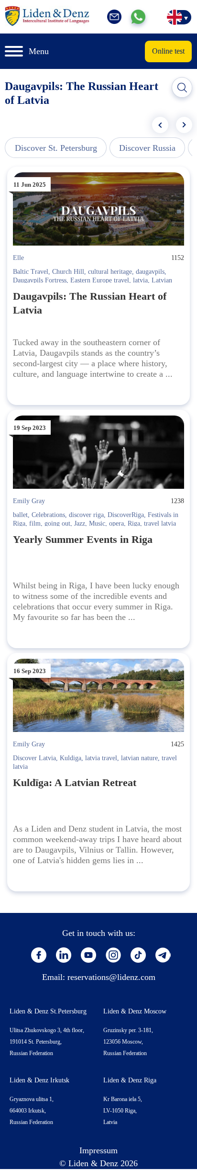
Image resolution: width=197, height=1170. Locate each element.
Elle (18, 257)
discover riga (86, 514)
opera (116, 523)
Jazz (79, 523)
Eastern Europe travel (99, 280)
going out (57, 523)
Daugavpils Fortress (39, 280)
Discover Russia (147, 148)
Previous (160, 125)
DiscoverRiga (126, 514)
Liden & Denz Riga (129, 1080)
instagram (113, 955)
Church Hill (68, 271)
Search (182, 87)
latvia (140, 280)
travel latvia (160, 523)
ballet (20, 514)
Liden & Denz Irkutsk (39, 1080)
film (35, 523)
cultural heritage (110, 271)
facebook (38, 955)
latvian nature (139, 758)
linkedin (63, 955)
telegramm (163, 955)
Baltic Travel (30, 271)
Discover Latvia (34, 758)
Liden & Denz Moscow (134, 1011)
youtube (88, 955)
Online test (168, 51)
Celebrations (48, 514)
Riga (134, 523)
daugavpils (150, 271)
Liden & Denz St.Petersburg (48, 1011)
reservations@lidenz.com (111, 977)
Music (97, 523)
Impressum (98, 1150)
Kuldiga (70, 758)
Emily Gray (29, 501)
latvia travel (101, 758)
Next (184, 125)
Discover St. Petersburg (56, 148)
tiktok (138, 955)
